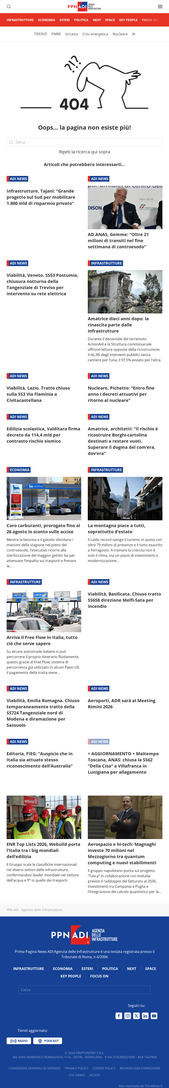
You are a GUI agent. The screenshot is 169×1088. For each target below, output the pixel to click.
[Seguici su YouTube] (154, 1016)
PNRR (56, 34)
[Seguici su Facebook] (119, 1016)
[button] (9, 6)
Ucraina (71, 34)
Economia (46, 20)
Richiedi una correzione (140, 1068)
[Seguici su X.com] (136, 1016)
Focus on (150, 20)
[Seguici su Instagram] (127, 1016)
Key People (128, 20)
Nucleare (120, 34)
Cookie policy (104, 1068)
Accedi (94, 1075)
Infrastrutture (20, 20)
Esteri (65, 20)
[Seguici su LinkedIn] (145, 1016)
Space (110, 20)
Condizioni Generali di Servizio (35, 1068)
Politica (81, 20)
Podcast (51, 1041)
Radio (22, 1041)
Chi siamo (77, 1075)
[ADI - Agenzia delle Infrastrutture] (84, 934)
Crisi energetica (95, 34)
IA (133, 34)
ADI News (18, 178)
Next (97, 20)
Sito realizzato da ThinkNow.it (140, 1086)
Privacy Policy (76, 1068)
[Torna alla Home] (84, 6)
